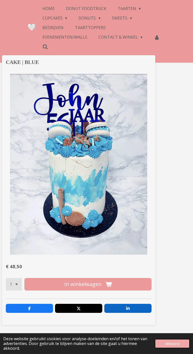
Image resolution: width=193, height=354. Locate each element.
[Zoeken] (45, 46)
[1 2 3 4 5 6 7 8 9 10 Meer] (14, 284)
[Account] (156, 37)
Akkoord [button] (172, 343)
